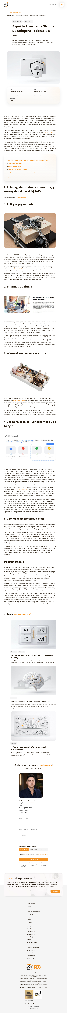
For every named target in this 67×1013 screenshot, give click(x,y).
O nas (29, 909)
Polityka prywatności (33, 1006)
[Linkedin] (33, 1003)
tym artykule (22, 197)
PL (50, 4)
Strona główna (10, 15)
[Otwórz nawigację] (62, 5)
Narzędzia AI (30, 929)
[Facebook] (25, 1003)
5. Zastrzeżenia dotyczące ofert (17, 175)
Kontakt (29, 922)
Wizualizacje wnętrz (32, 937)
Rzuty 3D (29, 939)
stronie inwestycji (16, 269)
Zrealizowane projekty (33, 911)
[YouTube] (31, 1003)
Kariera (29, 919)
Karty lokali (30, 953)
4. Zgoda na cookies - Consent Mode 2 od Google (22, 172)
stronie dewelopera (19, 401)
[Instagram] (28, 1003)
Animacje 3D (30, 958)
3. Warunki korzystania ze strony (17, 169)
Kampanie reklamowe (33, 947)
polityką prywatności (43, 854)
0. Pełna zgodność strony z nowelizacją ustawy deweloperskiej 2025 (28, 160)
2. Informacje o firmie (14, 166)
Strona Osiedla (31, 950)
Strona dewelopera (32, 942)
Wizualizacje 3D (31, 931)
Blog (17, 15)
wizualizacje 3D (48, 132)
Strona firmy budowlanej (33, 945)
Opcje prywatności (33, 1008)
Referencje (30, 914)
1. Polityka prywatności (15, 163)
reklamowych (23, 489)
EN (53, 4)
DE (55, 4)
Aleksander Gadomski (16, 91)
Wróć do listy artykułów (15, 12)
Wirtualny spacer (31, 955)
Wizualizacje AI (31, 934)
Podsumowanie (12, 178)
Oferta (29, 906)
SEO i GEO (29, 961)
